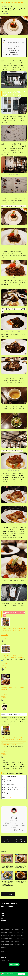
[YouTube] (22, 830)
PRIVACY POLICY (5, 960)
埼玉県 (11, 944)
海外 (6, 947)
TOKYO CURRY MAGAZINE (9, 905)
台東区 (2, 932)
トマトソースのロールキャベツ (13, 50)
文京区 (21, 930)
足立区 (14, 938)
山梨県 (18, 944)
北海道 (15, 944)
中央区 (11, 930)
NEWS (2, 915)
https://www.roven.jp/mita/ (14, 798)
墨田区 (6, 932)
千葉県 (22, 944)
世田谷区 (3, 935)
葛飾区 (17, 938)
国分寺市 (17, 941)
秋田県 (2, 944)
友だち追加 (21, 974)
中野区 (11, 935)
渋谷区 (7, 935)
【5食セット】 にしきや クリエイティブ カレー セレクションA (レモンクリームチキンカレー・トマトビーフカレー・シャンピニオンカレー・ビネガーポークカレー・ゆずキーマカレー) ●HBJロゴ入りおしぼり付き (13, 741)
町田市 (2, 930)
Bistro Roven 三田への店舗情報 (11, 54)
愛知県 (2, 947)
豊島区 (18, 935)
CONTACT (4, 958)
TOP (2, 6)
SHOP (2, 923)
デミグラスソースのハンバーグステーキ (14, 48)
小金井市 (12, 941)
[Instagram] (19, 830)
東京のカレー (6, 6)
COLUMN (3, 918)
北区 (22, 935)
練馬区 (10, 938)
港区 (11, 6)
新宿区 (17, 930)
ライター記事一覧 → (10, 830)
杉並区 (15, 935)
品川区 (14, 932)
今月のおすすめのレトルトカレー (12, 52)
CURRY (3, 913)
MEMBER (3, 920)
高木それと (14, 818)
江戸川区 (22, 938)
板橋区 (6, 938)
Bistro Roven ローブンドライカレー (14, 46)
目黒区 (17, 932)
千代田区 (7, 930)
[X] (16, 830)
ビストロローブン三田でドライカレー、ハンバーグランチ (14, 43)
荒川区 (2, 938)
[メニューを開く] (25, 2)
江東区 (10, 932)
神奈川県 (7, 944)
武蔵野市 (3, 941)
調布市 (7, 941)
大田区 (21, 932)
